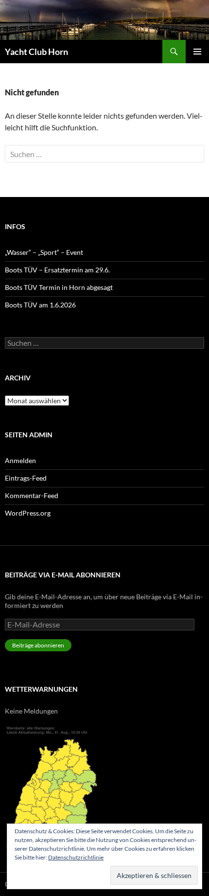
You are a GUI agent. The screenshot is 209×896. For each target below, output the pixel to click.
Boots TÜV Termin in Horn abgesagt (59, 287)
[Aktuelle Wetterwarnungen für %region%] (54, 785)
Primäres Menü (197, 51)
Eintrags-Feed (26, 478)
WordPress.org (28, 513)
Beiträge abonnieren (38, 645)
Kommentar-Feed (31, 495)
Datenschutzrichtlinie (76, 857)
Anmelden (20, 460)
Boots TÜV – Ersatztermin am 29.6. (57, 270)
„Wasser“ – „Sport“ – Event (44, 252)
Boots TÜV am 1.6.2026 (40, 305)
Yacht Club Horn (36, 51)
